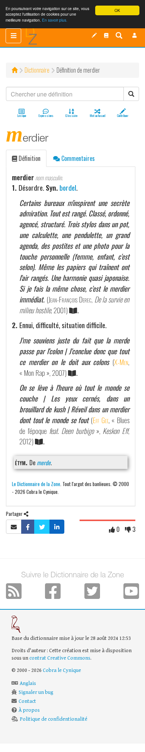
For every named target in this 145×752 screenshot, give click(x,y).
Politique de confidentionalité (53, 719)
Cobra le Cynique (62, 670)
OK (117, 10)
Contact (27, 701)
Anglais (28, 683)
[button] (134, 35)
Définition (29, 158)
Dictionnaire (37, 70)
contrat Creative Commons (59, 658)
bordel (67, 187)
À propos (29, 710)
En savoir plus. (54, 20)
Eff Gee (101, 420)
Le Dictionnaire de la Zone (36, 484)
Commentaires (77, 158)
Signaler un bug (36, 692)
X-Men (121, 361)
